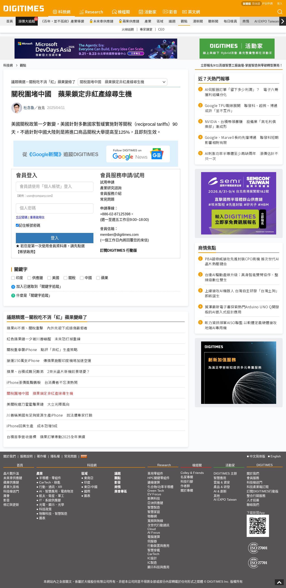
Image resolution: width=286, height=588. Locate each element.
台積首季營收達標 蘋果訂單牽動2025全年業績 (46, 436)
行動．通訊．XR (50, 487)
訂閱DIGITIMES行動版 (262, 491)
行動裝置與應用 (158, 545)
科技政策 (45, 509)
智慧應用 (220, 478)
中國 (88, 278)
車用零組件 (155, 473)
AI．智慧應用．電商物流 (56, 491)
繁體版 (247, 3)
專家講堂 (146, 29)
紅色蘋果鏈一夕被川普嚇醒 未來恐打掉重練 (43, 338)
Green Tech (155, 490)
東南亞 (88, 478)
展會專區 (120, 491)
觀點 (184, 21)
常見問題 (107, 199)
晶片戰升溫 (11, 473)
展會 (6, 496)
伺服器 (152, 541)
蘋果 (104, 278)
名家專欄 (187, 477)
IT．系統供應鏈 (50, 500)
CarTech (153, 554)
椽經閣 (124, 11)
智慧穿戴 (153, 550)
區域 (160, 21)
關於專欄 (187, 490)
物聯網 (152, 516)
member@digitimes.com (119, 234)
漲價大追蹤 (28, 20)
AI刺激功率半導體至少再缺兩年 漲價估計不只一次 (241, 156)
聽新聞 (213, 21)
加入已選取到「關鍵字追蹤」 (39, 286)
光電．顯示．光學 (51, 504)
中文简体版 (257, 456)
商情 (245, 21)
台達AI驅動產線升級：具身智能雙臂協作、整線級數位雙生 (241, 277)
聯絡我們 (253, 504)
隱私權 (55, 456)
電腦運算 (153, 537)
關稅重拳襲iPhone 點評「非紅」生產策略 (42, 349)
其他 (217, 496)
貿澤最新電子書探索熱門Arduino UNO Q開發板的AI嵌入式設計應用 (242, 309)
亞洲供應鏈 (155, 503)
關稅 (72, 278)
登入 (279, 3)
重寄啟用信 (37, 217)
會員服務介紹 (111, 193)
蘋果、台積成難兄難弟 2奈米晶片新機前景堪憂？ (48, 371)
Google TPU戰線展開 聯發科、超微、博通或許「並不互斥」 (241, 108)
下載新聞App (256, 512)
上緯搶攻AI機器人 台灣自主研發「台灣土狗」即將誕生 (242, 293)
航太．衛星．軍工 (51, 496)
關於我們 (9, 456)
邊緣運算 (153, 482)
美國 (55, 278)
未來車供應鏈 (103, 21)
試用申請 (107, 182)
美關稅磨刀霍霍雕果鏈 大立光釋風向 (38, 404)
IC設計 (152, 558)
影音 (171, 11)
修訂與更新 (11, 504)
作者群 (185, 486)
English (276, 456)
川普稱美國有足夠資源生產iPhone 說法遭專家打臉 (49, 415)
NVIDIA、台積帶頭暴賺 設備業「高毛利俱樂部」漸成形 (240, 124)
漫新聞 (198, 21)
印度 (19, 278)
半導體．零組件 (50, 478)
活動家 (150, 11)
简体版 (256, 3)
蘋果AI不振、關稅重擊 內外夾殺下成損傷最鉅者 (47, 328)
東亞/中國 (90, 487)
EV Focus (154, 494)
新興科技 (153, 498)
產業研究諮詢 (111, 188)
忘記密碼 (21, 217)
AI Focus (153, 532)
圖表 (42, 518)
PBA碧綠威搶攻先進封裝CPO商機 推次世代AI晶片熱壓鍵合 (242, 261)
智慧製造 (153, 507)
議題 (172, 21)
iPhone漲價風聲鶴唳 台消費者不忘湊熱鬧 (42, 382)
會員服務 (253, 478)
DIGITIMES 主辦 (225, 473)
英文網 (194, 11)
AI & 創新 (220, 491)
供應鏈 (37, 278)
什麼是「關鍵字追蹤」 (34, 295)
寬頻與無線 (155, 520)
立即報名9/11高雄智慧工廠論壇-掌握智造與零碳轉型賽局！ (242, 65)
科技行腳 (187, 481)
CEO (161, 29)
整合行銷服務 (256, 496)
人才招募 (253, 500)
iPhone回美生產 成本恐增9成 (32, 425)
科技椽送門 (11, 491)
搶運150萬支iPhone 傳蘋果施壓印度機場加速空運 (49, 360)
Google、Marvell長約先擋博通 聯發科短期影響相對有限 (242, 140)
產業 (148, 21)
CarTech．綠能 (49, 482)
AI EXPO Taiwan (266, 21)
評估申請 (267, 3)
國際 (87, 491)
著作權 (41, 456)
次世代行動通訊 (158, 525)
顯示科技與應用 (158, 567)
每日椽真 (230, 21)
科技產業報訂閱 (258, 487)
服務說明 (26, 456)
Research (94, 11)
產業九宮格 (11, 487)
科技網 (64, 11)
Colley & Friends (192, 473)
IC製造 (152, 562)
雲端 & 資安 (222, 482)
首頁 (9, 21)
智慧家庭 (153, 512)
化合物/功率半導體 (160, 487)
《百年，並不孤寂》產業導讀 (62, 21)
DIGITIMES (265, 465)
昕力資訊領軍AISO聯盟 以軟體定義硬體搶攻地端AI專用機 (241, 325)
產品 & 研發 (222, 487)
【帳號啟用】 (26, 252)
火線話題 (128, 29)
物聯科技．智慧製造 (53, 513)
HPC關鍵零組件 (158, 478)
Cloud (151, 529)
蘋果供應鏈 (130, 21)
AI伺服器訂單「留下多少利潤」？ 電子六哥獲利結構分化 (241, 92)
